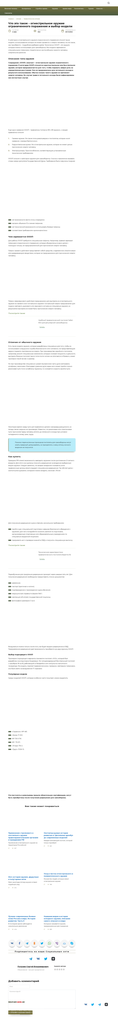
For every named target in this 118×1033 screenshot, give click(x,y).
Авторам (55, 1005)
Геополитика (79, 8)
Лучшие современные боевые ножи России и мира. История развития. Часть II (22, 918)
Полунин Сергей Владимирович (33, 966)
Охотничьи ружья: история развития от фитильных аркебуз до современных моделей (58, 835)
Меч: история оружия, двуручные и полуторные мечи (23, 878)
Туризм (91, 8)
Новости (99, 8)
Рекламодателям (58, 1010)
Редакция (55, 1013)
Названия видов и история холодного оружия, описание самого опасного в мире (57, 918)
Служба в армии (41, 8)
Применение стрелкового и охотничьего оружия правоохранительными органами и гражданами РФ (23, 836)
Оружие (55, 8)
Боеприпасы (26, 8)
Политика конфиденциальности (63, 1015)
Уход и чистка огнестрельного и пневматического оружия (58, 875)
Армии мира (67, 8)
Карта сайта (56, 1002)
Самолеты (8, 13)
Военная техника (11, 8)
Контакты (55, 1008)
